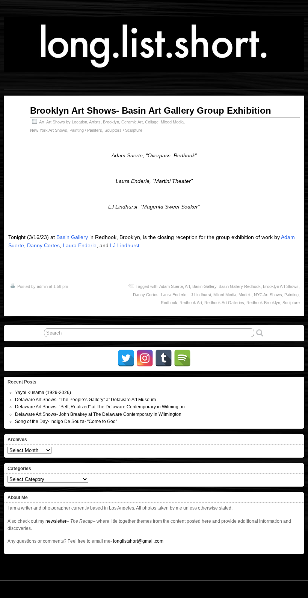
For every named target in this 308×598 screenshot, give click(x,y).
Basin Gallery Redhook (240, 286)
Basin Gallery (72, 237)
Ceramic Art (132, 122)
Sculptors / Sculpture (123, 130)
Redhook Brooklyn (263, 302)
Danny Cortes (43, 245)
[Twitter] (126, 358)
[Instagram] (144, 358)
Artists (95, 122)
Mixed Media (172, 122)
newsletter (55, 521)
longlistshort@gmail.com (138, 541)
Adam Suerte (171, 286)
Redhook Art (191, 302)
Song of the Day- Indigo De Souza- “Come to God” (66, 421)
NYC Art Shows (268, 294)
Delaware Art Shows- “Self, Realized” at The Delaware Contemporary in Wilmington (100, 406)
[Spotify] (182, 358)
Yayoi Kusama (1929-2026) (43, 392)
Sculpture (291, 302)
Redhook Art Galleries (224, 302)
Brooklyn (111, 122)
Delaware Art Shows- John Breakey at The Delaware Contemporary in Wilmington (98, 414)
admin (42, 286)
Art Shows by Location (66, 122)
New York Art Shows (48, 130)
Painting (291, 294)
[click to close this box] (299, 382)
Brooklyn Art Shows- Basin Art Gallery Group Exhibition (150, 110)
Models (245, 294)
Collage (152, 122)
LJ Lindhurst (124, 245)
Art (41, 122)
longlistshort (165, 589)
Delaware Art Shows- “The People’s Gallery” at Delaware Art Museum (85, 399)
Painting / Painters (85, 130)
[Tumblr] (163, 358)
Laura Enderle (80, 245)
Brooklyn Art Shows (281, 286)
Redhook (169, 302)
